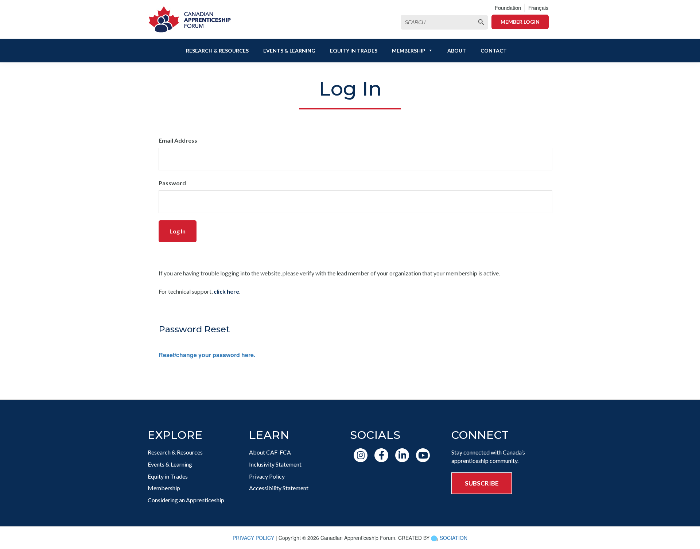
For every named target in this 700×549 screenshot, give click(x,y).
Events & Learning (289, 50)
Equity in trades (353, 50)
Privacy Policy (267, 476)
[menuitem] (538, 8)
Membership (408, 50)
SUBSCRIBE (482, 483)
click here (226, 291)
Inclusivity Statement (275, 464)
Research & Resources (217, 50)
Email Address (178, 140)
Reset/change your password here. (207, 355)
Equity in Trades (168, 476)
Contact (494, 50)
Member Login (520, 22)
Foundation (508, 7)
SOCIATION (453, 537)
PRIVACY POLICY (253, 537)
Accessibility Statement (278, 487)
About (456, 50)
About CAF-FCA (270, 452)
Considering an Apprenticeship (186, 499)
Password (172, 182)
